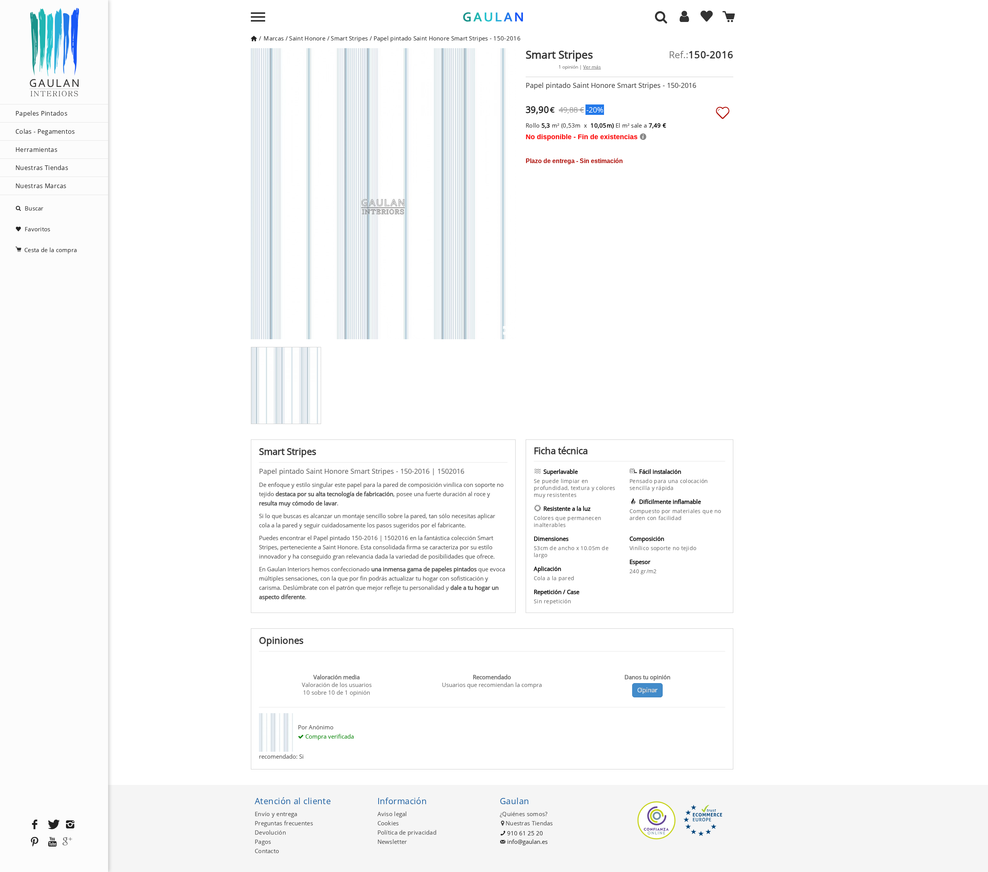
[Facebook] (34, 825)
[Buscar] (661, 17)
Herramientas (36, 149)
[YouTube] (52, 842)
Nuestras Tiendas (41, 167)
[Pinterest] (34, 842)
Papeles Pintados (41, 113)
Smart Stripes (349, 38)
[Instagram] (70, 825)
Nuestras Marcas (41, 186)
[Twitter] (52, 825)
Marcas (274, 38)
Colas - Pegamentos (45, 131)
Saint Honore (307, 38)
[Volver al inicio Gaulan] (254, 38)
